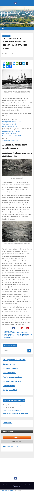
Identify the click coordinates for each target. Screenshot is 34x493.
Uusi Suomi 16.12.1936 (9, 124)
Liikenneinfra (9, 372)
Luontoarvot (9, 364)
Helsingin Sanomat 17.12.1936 (11, 131)
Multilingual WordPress (7, 491)
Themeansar (17, 486)
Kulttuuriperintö (11, 368)
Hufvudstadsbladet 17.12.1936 (11, 136)
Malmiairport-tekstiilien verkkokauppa (15, 413)
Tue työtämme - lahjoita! (14, 359)
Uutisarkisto (6, 35)
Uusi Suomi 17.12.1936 (9, 133)
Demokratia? (9, 385)
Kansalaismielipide (12, 381)
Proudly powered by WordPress (11, 485)
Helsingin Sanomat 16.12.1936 (11, 121)
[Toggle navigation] (31, 28)
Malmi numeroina (11, 447)
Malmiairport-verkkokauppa (12, 411)
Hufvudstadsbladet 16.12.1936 (11, 126)
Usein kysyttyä (10, 390)
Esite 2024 (7, 422)
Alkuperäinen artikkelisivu (10, 140)
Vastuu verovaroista (12, 377)
